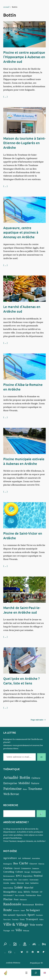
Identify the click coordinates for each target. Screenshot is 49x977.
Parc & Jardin (19, 895)
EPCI (19, 875)
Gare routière (23, 880)
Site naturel (9, 915)
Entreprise (10, 783)
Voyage (6, 930)
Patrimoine (12, 788)
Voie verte (36, 925)
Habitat (13, 883)
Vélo (18, 930)
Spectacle (21, 915)
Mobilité (24, 783)
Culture (35, 778)
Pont (16, 899)
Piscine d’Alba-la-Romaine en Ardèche (23, 386)
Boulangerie (7, 864)
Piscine (8, 899)
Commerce (26, 868)
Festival (38, 875)
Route (7, 910)
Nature (35, 783)
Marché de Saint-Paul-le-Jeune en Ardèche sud (21, 610)
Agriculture (10, 858)
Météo (27, 891)
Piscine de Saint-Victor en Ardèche (22, 535)
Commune (35, 868)
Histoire (20, 883)
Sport (31, 915)
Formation (8, 879)
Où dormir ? (8, 895)
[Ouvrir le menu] (26, 972)
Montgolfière (10, 891)
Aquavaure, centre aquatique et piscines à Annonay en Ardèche (20, 232)
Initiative (34, 883)
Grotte (6, 883)
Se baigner (33, 910)
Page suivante (38, 719)
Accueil (6, 7)
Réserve (16, 911)
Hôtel (27, 883)
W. (42, 962)
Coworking (8, 871)
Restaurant (28, 904)
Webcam (26, 931)
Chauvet (33, 863)
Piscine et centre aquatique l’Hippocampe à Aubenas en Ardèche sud (24, 57)
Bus (15, 863)
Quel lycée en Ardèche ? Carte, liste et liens (21, 680)
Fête (15, 880)
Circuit (17, 868)
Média (20, 892)
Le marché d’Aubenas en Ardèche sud (21, 309)
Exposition (28, 876)
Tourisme (35, 788)
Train (22, 919)
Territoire (39, 915)
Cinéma (8, 868)
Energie (27, 872)
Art (19, 858)
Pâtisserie (23, 900)
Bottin (24, 777)
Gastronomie (34, 880)
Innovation (8, 888)
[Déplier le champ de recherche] (35, 973)
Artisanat (26, 858)
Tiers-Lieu (7, 920)
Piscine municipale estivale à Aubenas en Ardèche (23, 461)
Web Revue (11, 794)
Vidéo (41, 920)
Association (36, 858)
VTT (12, 931)
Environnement (9, 876)
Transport (32, 919)
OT (41, 892)
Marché (28, 887)
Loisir (18, 887)
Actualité (10, 777)
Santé (23, 911)
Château (41, 864)
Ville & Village (15, 924)
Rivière (39, 904)
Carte (23, 863)
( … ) (5, 96)
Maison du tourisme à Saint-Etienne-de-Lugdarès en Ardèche (24, 143)
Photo (25, 789)
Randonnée (12, 904)
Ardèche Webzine (13, 962)
